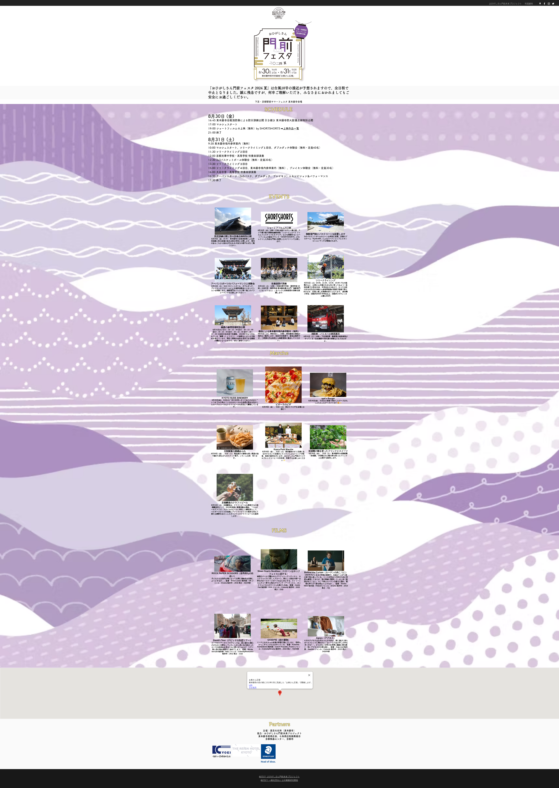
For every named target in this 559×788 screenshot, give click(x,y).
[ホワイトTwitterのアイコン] (553, 3)
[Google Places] (540, 3)
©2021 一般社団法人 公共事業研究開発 (279, 780)
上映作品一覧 (291, 128)
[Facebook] (544, 3)
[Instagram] (548, 3)
